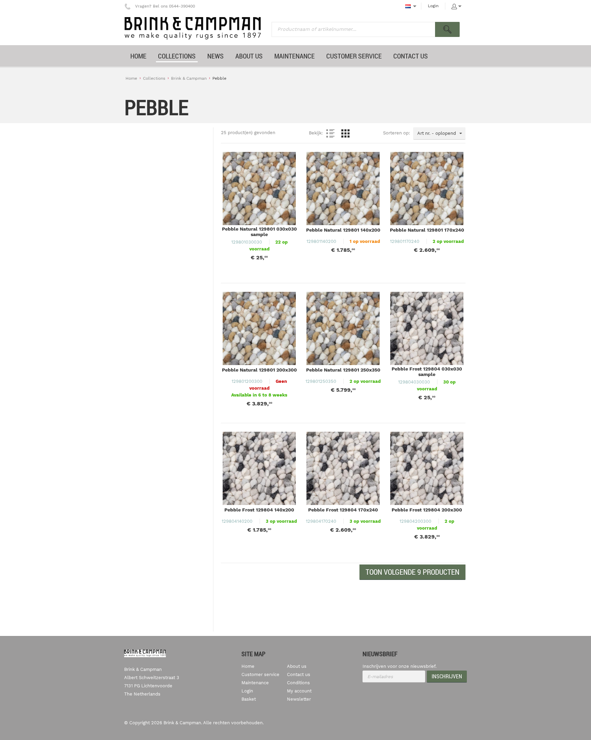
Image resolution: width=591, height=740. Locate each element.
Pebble (219, 78)
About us (296, 666)
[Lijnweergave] (330, 133)
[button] (412, 572)
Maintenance (255, 682)
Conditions (298, 682)
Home (131, 78)
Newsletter (299, 699)
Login (433, 5)
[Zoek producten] (447, 29)
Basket (248, 699)
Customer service (260, 674)
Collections (154, 78)
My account (299, 690)
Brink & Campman (189, 78)
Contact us (298, 674)
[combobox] (439, 133)
